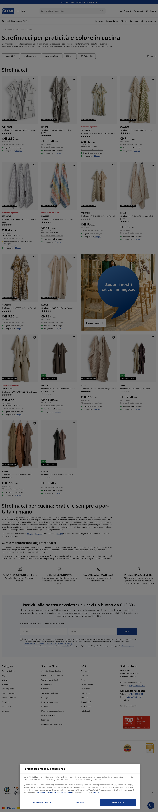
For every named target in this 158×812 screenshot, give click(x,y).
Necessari (80, 802)
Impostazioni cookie (42, 802)
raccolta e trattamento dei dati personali (54, 792)
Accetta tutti (118, 802)
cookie (96, 792)
